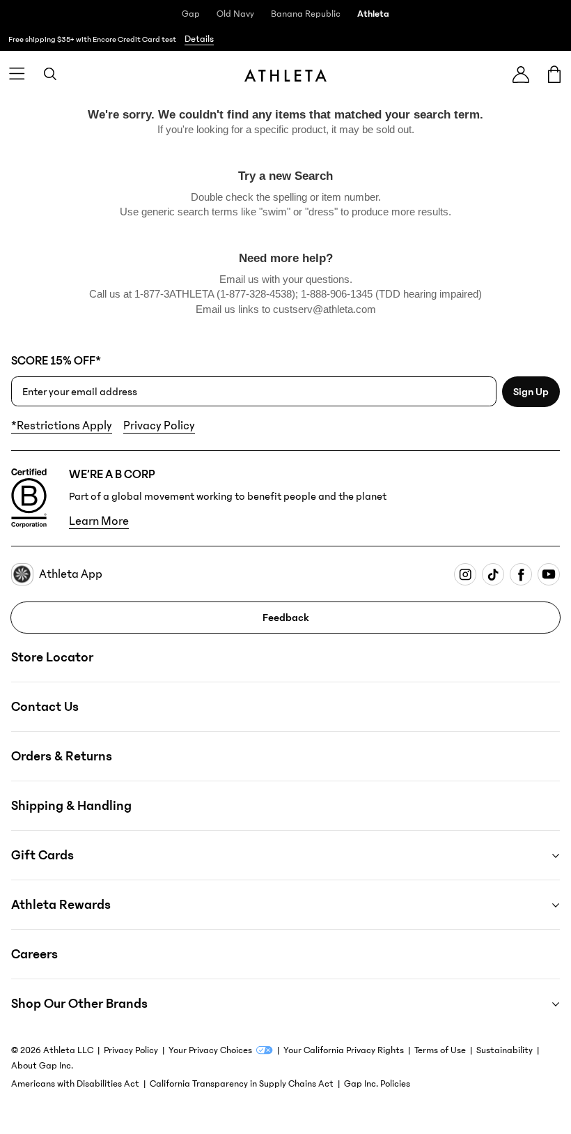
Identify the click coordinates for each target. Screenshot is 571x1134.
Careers (34, 954)
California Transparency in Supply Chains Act (242, 1083)
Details (199, 39)
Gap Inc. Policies (377, 1083)
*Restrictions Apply (61, 426)
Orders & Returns (61, 756)
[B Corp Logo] (29, 498)
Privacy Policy (159, 426)
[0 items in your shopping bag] (554, 74)
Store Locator (52, 657)
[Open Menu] (17, 74)
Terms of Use (440, 1050)
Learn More (99, 521)
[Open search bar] (50, 74)
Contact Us (45, 706)
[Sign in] (521, 74)
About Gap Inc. (42, 1065)
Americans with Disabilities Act (75, 1083)
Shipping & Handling (71, 805)
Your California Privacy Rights (343, 1050)
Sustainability (504, 1050)
